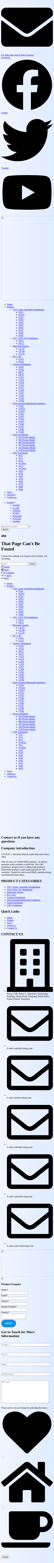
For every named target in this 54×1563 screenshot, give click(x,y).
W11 (20, 734)
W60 (20, 760)
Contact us (12, 776)
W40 (20, 755)
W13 (20, 737)
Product (10, 586)
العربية (16, 508)
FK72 (21, 622)
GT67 (21, 667)
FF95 (20, 604)
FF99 (20, 614)
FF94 (20, 601)
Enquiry (5, 1312)
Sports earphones (20, 714)
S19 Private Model (26, 729)
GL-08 (21, 630)
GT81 (21, 672)
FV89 (21, 711)
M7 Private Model (26, 724)
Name (4, 1290)
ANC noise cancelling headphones (28, 588)
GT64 (21, 661)
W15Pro (22, 747)
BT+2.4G (17, 635)
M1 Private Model (26, 716)
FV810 (21, 687)
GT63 (21, 659)
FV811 (21, 690)
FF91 (20, 591)
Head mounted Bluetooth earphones (29, 682)
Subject (5, 1301)
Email (4, 1295)
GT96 (21, 680)
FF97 (20, 609)
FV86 (21, 703)
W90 (20, 768)
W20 (20, 750)
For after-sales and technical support (17, 55)
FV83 (21, 695)
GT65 (21, 664)
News (9, 771)
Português (17, 516)
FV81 (21, 685)
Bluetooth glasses (21, 625)
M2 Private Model (26, 719)
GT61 (21, 656)
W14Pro (22, 742)
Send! (8, 1323)
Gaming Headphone (22, 643)
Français (16, 510)
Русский (17, 518)
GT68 (21, 669)
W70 (20, 763)
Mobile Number (9, 1306)
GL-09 (21, 633)
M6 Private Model (26, 721)
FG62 (21, 641)
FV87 (21, 706)
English (10, 502)
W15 (20, 745)
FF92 (20, 596)
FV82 (21, 693)
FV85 (21, 701)
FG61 (21, 638)
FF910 (21, 594)
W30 (20, 753)
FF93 (20, 599)
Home (10, 583)
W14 (20, 740)
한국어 (16, 513)
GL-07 (21, 628)
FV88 (21, 708)
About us (11, 774)
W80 (20, 766)
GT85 (21, 674)
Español (16, 521)
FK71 (21, 620)
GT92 (21, 677)
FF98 (20, 612)
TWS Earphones (20, 732)
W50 (20, 758)
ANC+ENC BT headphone (25, 617)
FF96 (20, 607)
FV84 (21, 698)
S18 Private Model (26, 727)
